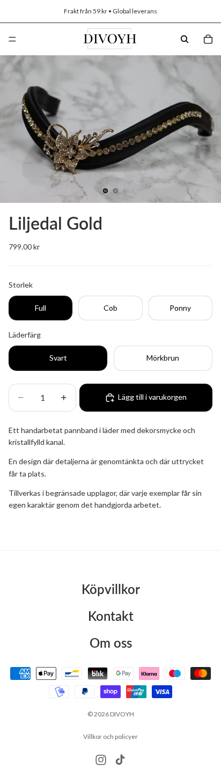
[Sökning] (184, 39)
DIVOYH (122, 714)
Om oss (111, 642)
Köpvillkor (111, 589)
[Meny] (12, 39)
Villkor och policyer (110, 736)
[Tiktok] (120, 759)
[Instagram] (100, 759)
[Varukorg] (208, 39)
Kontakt (111, 616)
